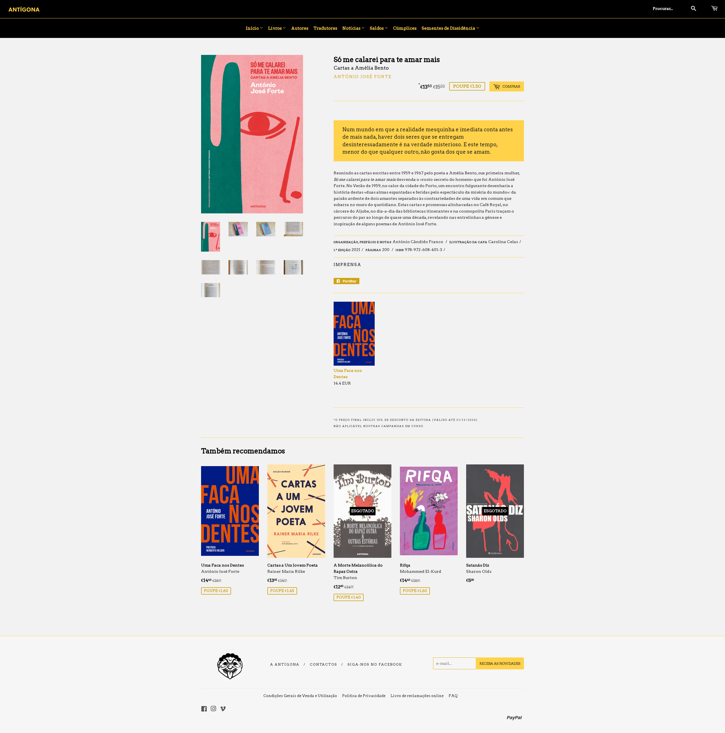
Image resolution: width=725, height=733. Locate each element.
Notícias (351, 28)
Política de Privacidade (363, 696)
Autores (299, 28)
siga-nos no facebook (374, 664)
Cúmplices (405, 28)
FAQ (453, 696)
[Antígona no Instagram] (213, 709)
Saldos (377, 28)
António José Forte (363, 76)
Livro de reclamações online (417, 696)
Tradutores (325, 28)
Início (253, 28)
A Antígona (284, 664)
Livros (275, 28)
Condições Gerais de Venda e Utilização (300, 696)
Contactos (323, 664)
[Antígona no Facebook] (204, 709)
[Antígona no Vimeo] (223, 709)
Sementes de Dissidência (449, 28)
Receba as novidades (499, 663)
